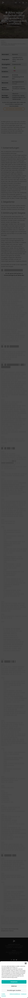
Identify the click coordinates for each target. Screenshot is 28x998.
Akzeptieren (14, 982)
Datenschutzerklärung (15, 994)
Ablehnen (14, 986)
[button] (25, 963)
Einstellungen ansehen (14, 990)
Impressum (23, 994)
